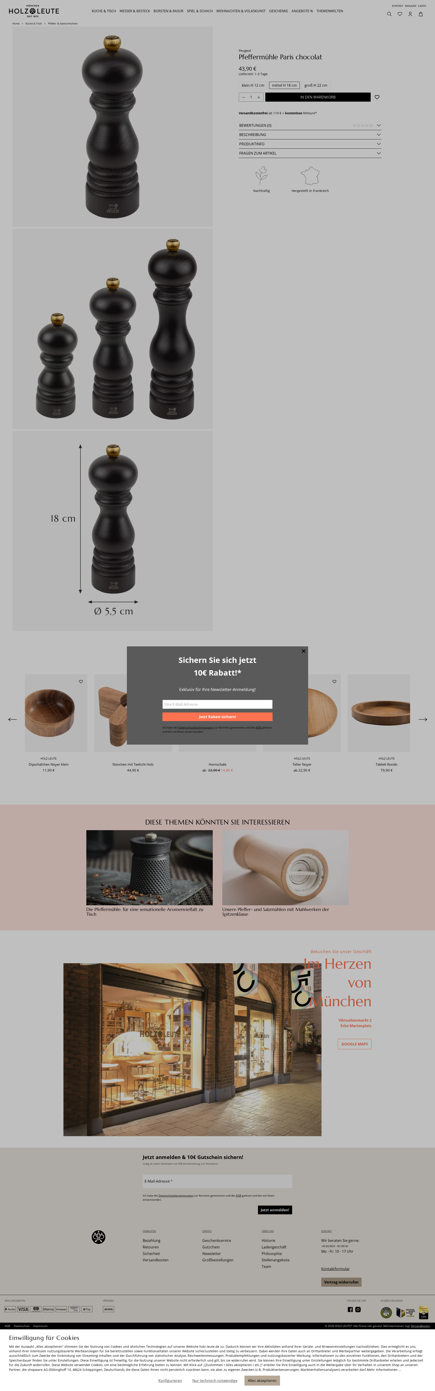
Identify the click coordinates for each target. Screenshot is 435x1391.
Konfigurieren (170, 1380)
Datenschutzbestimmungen (195, 727)
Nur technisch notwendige (214, 1380)
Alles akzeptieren (262, 1380)
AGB (258, 727)
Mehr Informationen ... (384, 1369)
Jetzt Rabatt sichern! (217, 716)
